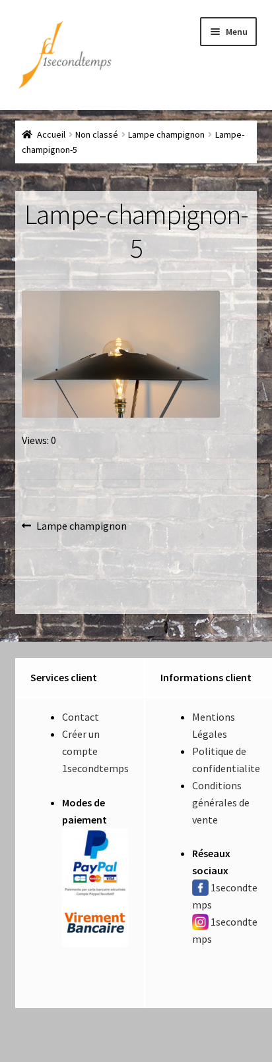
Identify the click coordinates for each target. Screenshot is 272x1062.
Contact (80, 716)
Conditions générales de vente (221, 802)
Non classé (96, 134)
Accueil (51, 134)
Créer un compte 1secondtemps (95, 751)
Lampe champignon (166, 134)
